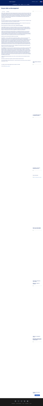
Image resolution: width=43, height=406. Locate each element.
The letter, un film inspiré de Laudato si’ (36, 392)
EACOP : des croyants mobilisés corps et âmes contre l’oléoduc (37, 228)
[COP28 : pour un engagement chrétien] (37, 310)
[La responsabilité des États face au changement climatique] (37, 89)
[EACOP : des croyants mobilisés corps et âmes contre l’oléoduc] (37, 202)
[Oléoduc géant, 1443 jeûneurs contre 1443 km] (37, 255)
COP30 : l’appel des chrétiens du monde (37, 62)
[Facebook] (40, 1)
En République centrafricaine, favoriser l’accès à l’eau (36, 168)
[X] (39, 1)
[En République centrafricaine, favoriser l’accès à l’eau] (37, 142)
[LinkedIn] (25, 401)
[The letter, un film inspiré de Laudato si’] (37, 366)
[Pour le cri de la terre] (37, 172)
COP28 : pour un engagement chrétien (36, 336)
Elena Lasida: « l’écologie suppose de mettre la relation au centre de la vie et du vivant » (37, 339)
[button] (41, 4)
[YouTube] (28, 401)
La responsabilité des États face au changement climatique (37, 115)
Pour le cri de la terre (35, 175)
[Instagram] (41, 1)
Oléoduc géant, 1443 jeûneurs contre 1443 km (36, 281)
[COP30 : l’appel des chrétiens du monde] (37, 36)
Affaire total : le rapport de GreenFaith (36, 283)
